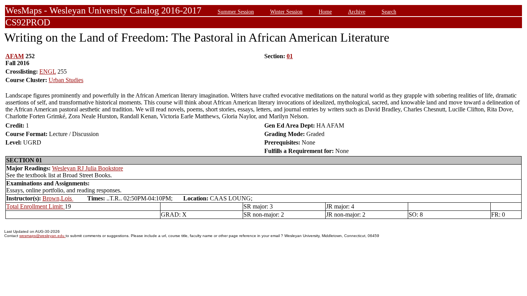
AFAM (14, 56)
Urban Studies (66, 80)
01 (290, 56)
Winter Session (286, 11)
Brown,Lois (57, 198)
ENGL (47, 71)
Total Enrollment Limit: (35, 206)
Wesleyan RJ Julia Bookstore (87, 168)
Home (325, 11)
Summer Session (236, 11)
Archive (356, 11)
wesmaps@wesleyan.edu (42, 236)
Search (389, 11)
